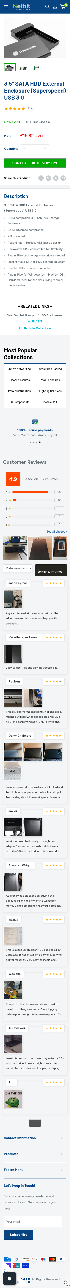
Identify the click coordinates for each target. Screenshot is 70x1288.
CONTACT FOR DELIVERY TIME (35, 163)
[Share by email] (63, 178)
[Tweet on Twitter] (56, 178)
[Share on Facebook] (41, 178)
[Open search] (47, 7)
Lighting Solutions (50, 391)
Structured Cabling (50, 369)
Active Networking (19, 369)
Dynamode (12, 122)
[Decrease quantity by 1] (24, 149)
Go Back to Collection (35, 328)
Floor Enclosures (20, 380)
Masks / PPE (50, 402)
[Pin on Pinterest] (48, 178)
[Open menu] (6, 6)
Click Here (35, 321)
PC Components (19, 402)
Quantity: (11, 148)
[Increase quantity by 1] (45, 149)
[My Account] (55, 7)
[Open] (9, 1278)
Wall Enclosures (50, 380)
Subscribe (18, 1234)
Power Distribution (19, 391)
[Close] (28, 1281)
